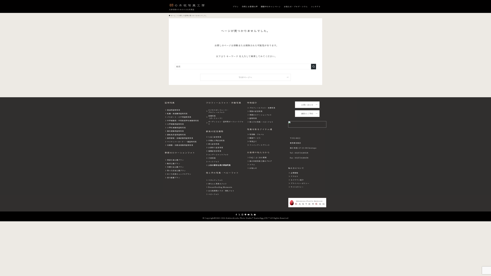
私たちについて (296, 168)
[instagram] (242, 215)
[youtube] (248, 215)
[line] (245, 215)
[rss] (251, 215)
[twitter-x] (239, 215)
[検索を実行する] (313, 66)
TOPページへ (245, 77)
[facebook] (236, 215)
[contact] (255, 215)
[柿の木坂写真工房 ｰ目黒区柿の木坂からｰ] (187, 5)
